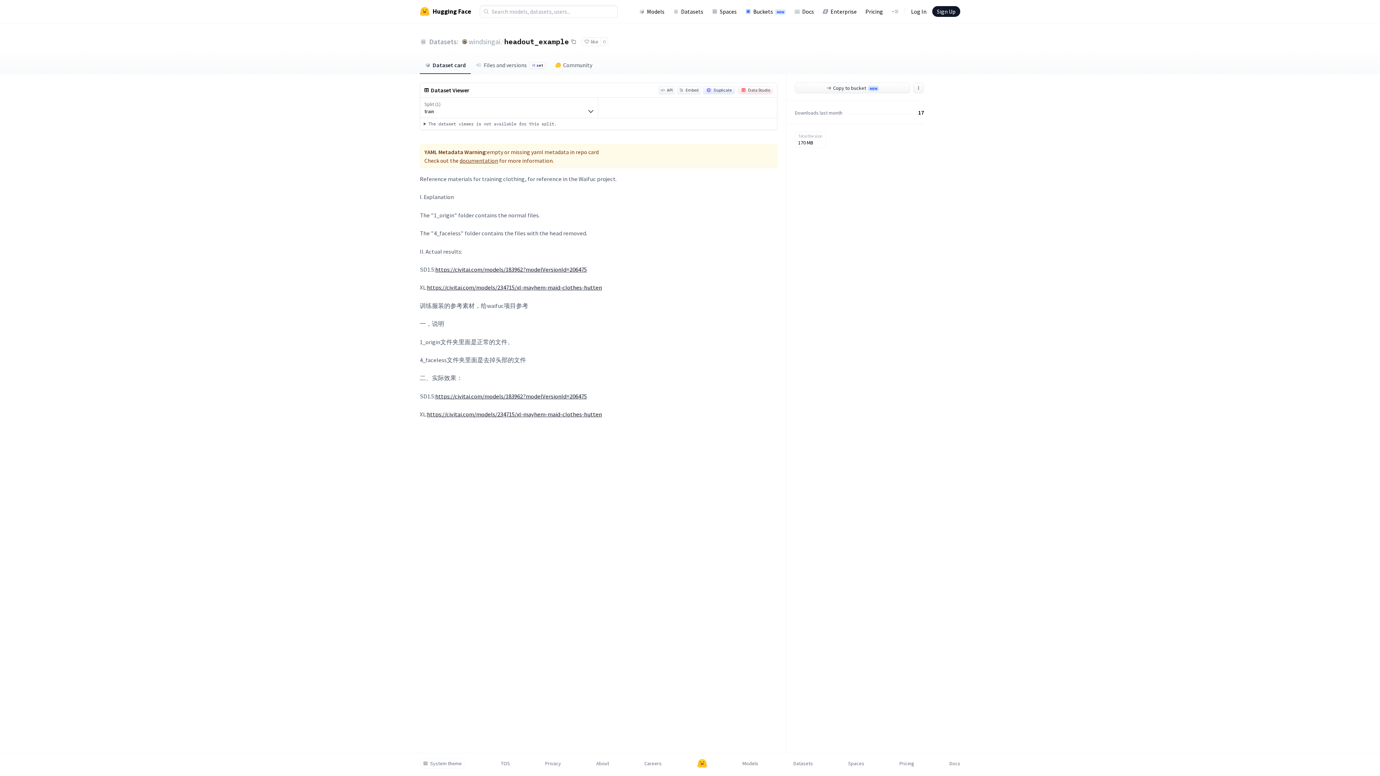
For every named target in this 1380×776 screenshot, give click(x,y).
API (670, 90)
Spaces (728, 11)
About (602, 763)
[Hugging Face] (702, 763)
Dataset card (449, 65)
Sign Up (946, 11)
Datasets (692, 11)
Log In (918, 11)
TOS (505, 763)
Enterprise (844, 11)
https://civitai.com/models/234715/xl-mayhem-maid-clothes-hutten (514, 287)
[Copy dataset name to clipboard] (573, 41)
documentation (479, 160)
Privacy (553, 763)
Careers (653, 763)
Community (577, 65)
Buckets (768, 11)
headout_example (536, 41)
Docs (808, 11)
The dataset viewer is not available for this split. (492, 123)
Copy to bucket (855, 88)
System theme (446, 763)
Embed (692, 90)
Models (655, 11)
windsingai (484, 41)
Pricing (874, 11)
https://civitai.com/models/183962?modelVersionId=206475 (511, 269)
